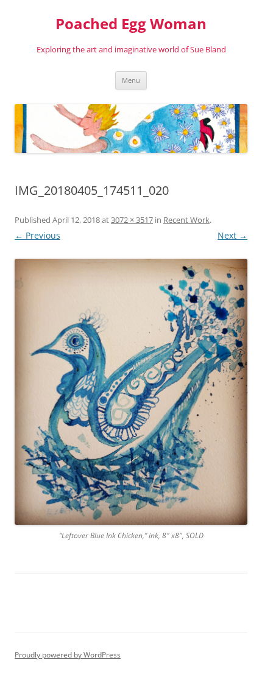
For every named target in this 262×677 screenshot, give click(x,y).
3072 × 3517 (132, 219)
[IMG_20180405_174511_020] (131, 392)
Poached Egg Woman (131, 24)
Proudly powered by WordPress (68, 655)
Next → (232, 235)
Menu (131, 80)
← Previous (37, 235)
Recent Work (186, 219)
